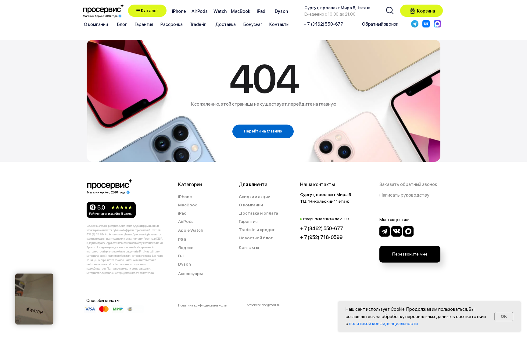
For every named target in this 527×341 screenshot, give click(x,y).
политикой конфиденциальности (383, 323)
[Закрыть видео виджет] (52, 274)
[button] (147, 11)
